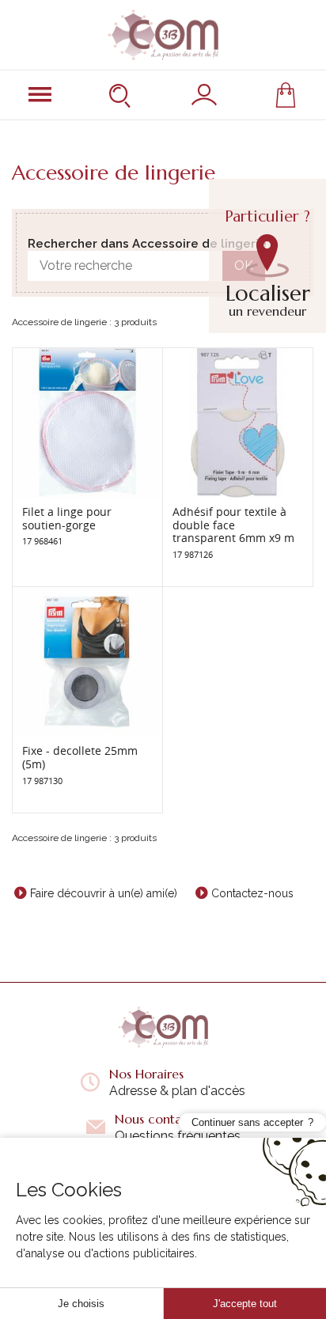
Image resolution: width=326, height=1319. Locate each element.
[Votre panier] (285, 94)
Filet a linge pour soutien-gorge (67, 518)
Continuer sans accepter (247, 1122)
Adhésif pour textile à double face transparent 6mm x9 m (233, 525)
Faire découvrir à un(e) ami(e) (103, 893)
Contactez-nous (252, 893)
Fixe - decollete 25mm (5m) (80, 757)
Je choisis (81, 1304)
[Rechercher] (121, 94)
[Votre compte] (204, 94)
